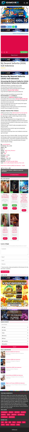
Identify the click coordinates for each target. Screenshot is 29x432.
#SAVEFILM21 (11, 417)
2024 (7, 353)
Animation (24, 205)
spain (23, 165)
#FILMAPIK (23, 412)
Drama (8, 150)
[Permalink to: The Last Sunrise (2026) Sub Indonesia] (5, 186)
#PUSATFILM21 (4, 417)
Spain (7, 156)
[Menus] (27, 3)
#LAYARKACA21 (21, 414)
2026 (6, 150)
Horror (15, 200)
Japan (24, 207)
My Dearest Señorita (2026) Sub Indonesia (11, 165)
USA (5, 201)
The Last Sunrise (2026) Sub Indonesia (5, 196)
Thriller (12, 202)
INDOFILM (14, 113)
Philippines (5, 235)
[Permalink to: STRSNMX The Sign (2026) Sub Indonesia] (14, 220)
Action (14, 422)
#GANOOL (3, 414)
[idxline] (21, 20)
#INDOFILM (14, 414)
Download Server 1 (15, 174)
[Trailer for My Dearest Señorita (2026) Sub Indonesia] (6, 52)
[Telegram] (16, 27)
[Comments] (4, 52)
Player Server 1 (14, 55)
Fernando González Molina (12, 161)
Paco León (21, 163)
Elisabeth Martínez (14, 163)
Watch (5, 208)
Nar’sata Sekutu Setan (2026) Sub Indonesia (14, 197)
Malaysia (16, 202)
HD (6, 152)
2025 (7, 369)
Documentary (10, 369)
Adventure (25, 203)
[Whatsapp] (13, 27)
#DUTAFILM (17, 412)
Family (22, 206)
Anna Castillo (7, 163)
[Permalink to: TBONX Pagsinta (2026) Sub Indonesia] (5, 220)
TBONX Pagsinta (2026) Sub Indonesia (5, 230)
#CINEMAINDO (4, 412)
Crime (24, 422)
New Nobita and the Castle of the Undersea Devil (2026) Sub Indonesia (23, 198)
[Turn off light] (1, 52)
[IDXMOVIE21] (10, 3)
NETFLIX (19, 113)
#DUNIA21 (11, 412)
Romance (13, 150)
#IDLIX (8, 414)
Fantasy (25, 206)
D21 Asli (23, 113)
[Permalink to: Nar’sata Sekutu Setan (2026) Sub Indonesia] (14, 186)
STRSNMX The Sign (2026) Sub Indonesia (14, 230)
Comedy (19, 422)
